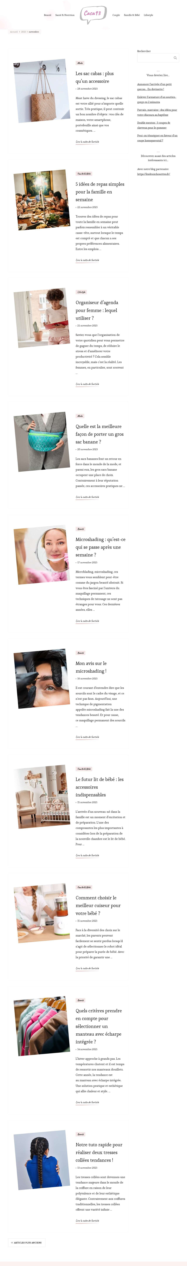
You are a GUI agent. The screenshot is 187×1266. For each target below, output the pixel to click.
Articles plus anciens (28, 1242)
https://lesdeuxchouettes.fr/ (153, 174)
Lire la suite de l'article (87, 141)
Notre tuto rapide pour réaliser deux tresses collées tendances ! (99, 1152)
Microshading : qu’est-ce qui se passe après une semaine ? (100, 547)
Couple (116, 15)
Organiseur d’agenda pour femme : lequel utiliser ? (97, 310)
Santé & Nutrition (65, 15)
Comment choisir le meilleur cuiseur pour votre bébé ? (98, 905)
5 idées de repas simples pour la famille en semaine (100, 191)
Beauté (47, 15)
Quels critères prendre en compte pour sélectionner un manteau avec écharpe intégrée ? (99, 1026)
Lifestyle (148, 15)
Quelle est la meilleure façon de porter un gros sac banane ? (100, 434)
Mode (80, 63)
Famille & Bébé (132, 15)
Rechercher (144, 51)
